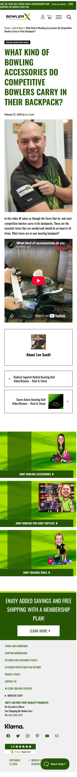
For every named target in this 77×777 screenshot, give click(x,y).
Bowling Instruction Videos (17, 42)
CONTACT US (11, 681)
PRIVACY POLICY (12, 674)
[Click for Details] (58, 4)
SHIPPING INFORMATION (16, 653)
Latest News (17, 28)
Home (7, 28)
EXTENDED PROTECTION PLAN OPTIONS (23, 667)
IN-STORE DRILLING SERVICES (18, 688)
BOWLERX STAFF (15, 695)
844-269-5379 (15, 715)
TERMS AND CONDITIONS (16, 646)
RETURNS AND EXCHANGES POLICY (21, 660)
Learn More (38, 631)
